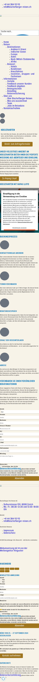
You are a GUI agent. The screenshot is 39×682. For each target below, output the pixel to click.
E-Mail (2, 442)
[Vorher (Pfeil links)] (2, 571)
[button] (19, 38)
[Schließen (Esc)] (2, 569)
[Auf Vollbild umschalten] (12, 569)
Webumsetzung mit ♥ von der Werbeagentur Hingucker (13, 549)
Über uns (8, 96)
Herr (3, 582)
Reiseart (11, 64)
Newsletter (3, 601)
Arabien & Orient (18, 49)
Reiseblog (11, 91)
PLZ (1, 431)
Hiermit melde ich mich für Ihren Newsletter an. (16, 609)
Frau (3, 580)
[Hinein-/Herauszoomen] (17, 569)
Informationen (10, 79)
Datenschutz (3, 464)
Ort (1, 437)
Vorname (2, 414)
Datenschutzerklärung (10, 675)
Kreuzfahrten (17, 71)
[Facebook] (4, 11)
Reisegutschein (14, 89)
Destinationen (13, 47)
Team (9, 103)
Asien (13, 57)
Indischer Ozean (18, 52)
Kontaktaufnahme (12, 108)
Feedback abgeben (16, 86)
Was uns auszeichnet (17, 101)
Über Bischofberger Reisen (19, 98)
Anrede (2, 409)
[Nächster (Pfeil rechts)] (7, 571)
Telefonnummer (4, 448)
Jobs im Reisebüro (15, 106)
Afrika (14, 62)
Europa (14, 54)
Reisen (7, 44)
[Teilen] (7, 569)
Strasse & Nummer (5, 426)
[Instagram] (1, 11)
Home (6, 42)
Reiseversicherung (16, 93)
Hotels (14, 67)
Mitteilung (3, 454)
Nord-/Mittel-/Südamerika (23, 59)
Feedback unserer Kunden (19, 84)
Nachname (3, 420)
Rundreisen (16, 69)
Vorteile (10, 81)
